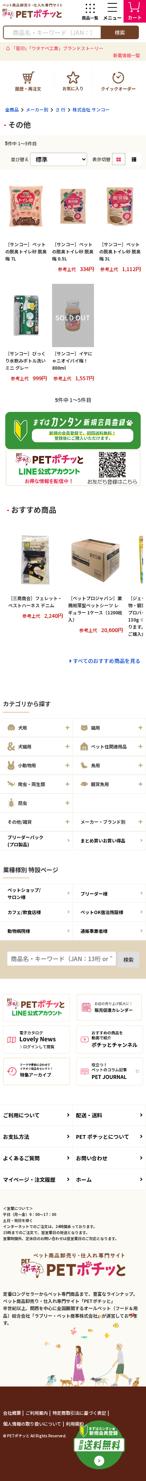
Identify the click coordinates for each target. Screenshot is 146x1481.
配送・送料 (89, 1115)
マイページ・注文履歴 (29, 1179)
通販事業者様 (93, 931)
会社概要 (12, 1412)
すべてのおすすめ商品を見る (106, 660)
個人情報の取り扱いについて (33, 1423)
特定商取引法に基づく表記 (79, 1412)
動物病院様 (18, 931)
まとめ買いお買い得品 (102, 840)
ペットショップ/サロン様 (24, 893)
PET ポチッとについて (102, 1136)
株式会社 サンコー (91, 109)
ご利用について (21, 1115)
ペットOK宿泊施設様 (101, 912)
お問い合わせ (91, 1158)
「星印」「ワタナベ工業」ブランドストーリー (57, 48)
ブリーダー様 (93, 893)
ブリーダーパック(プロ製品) (25, 840)
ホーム (84, 1179)
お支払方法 (16, 1136)
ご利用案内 (37, 1412)
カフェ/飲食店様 (24, 912)
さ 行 (60, 109)
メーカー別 (37, 109)
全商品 (12, 109)
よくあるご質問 (21, 1158)
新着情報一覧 (126, 55)
